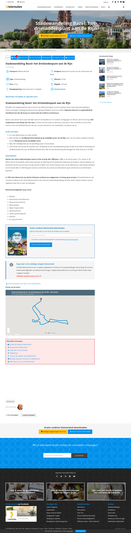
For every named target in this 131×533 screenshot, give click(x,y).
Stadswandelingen (44, 7)
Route (8, 57)
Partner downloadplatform (86, 518)
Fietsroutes (70, 7)
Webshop (22, 2)
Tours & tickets (36, 58)
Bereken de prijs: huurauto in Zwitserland (24, 359)
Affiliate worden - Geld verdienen (88, 521)
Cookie (46, 528)
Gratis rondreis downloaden (81, 36)
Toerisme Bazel (60, 89)
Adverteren (10, 2)
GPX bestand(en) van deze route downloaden (24, 284)
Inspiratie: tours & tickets (18, 350)
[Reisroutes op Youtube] (123, 2)
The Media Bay (11, 528)
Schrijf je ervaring (29, 415)
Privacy (41, 528)
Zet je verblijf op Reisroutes (86, 516)
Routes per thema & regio (116, 518)
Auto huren (70, 58)
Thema (80, 7)
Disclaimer (51, 528)
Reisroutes (14, 6)
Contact (70, 528)
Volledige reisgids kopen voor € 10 (54, 36)
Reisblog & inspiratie (53, 518)
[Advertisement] (50, 380)
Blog (103, 7)
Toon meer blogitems (106, 102)
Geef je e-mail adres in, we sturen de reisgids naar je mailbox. (50, 231)
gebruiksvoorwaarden (71, 239)
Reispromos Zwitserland (18, 347)
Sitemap (65, 528)
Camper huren (59, 58)
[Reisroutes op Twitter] (115, 2)
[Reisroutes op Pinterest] (118, 2)
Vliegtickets (47, 58)
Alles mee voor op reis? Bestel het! (21, 362)
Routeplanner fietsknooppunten (57, 521)
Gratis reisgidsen (91, 7)
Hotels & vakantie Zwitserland (20, 344)
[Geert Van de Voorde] (20, 407)
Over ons (80, 513)
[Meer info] (109, 7)
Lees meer (70, 531)
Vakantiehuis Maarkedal (116, 521)
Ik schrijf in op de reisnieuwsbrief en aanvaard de (55, 239)
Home (8, 50)
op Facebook (17, 504)
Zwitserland (25, 50)
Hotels (15, 57)
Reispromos (24, 58)
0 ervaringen (10, 67)
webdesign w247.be (120, 528)
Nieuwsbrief (81, 510)
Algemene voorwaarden (31, 528)
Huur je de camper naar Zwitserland (22, 356)
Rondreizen (58, 7)
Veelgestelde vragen (53, 516)
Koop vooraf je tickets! (54, 513)
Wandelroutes (112, 516)
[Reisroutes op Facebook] (113, 2)
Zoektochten (51, 510)
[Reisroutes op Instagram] (121, 2)
